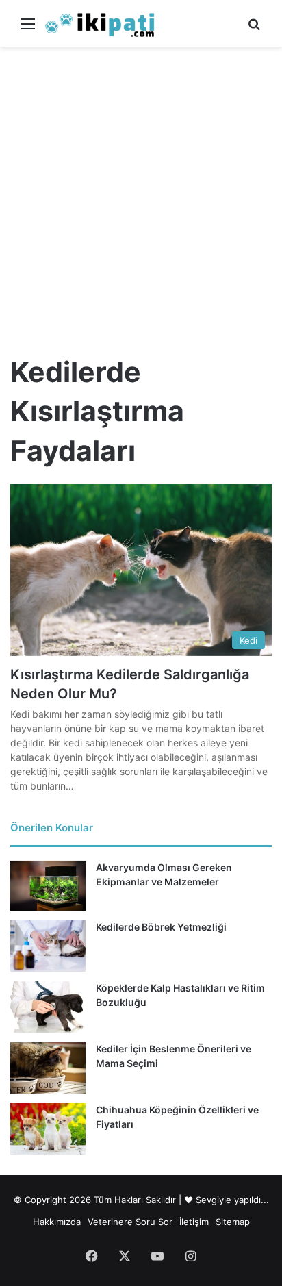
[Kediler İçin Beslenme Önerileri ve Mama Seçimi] (48, 1068)
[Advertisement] (141, 194)
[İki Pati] (100, 23)
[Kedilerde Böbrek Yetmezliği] (48, 946)
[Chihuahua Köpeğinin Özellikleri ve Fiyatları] (48, 1129)
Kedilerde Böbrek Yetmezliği (161, 927)
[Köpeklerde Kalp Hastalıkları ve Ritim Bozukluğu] (48, 1007)
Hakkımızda (57, 1221)
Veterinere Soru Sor (130, 1221)
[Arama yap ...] (254, 28)
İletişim (194, 1221)
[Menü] (28, 28)
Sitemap (233, 1221)
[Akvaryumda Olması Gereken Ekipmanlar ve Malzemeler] (48, 886)
